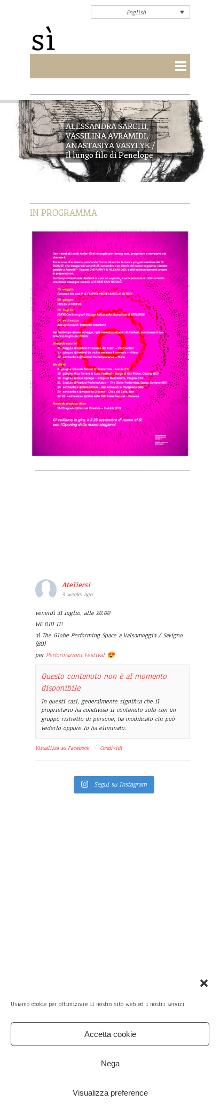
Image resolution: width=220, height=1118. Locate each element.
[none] (140, 12)
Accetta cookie (110, 1034)
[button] (204, 983)
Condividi (111, 748)
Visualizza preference (110, 1092)
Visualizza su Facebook (62, 748)
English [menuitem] (136, 12)
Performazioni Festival (75, 655)
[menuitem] (140, 12)
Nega (110, 1063)
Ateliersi (76, 585)
